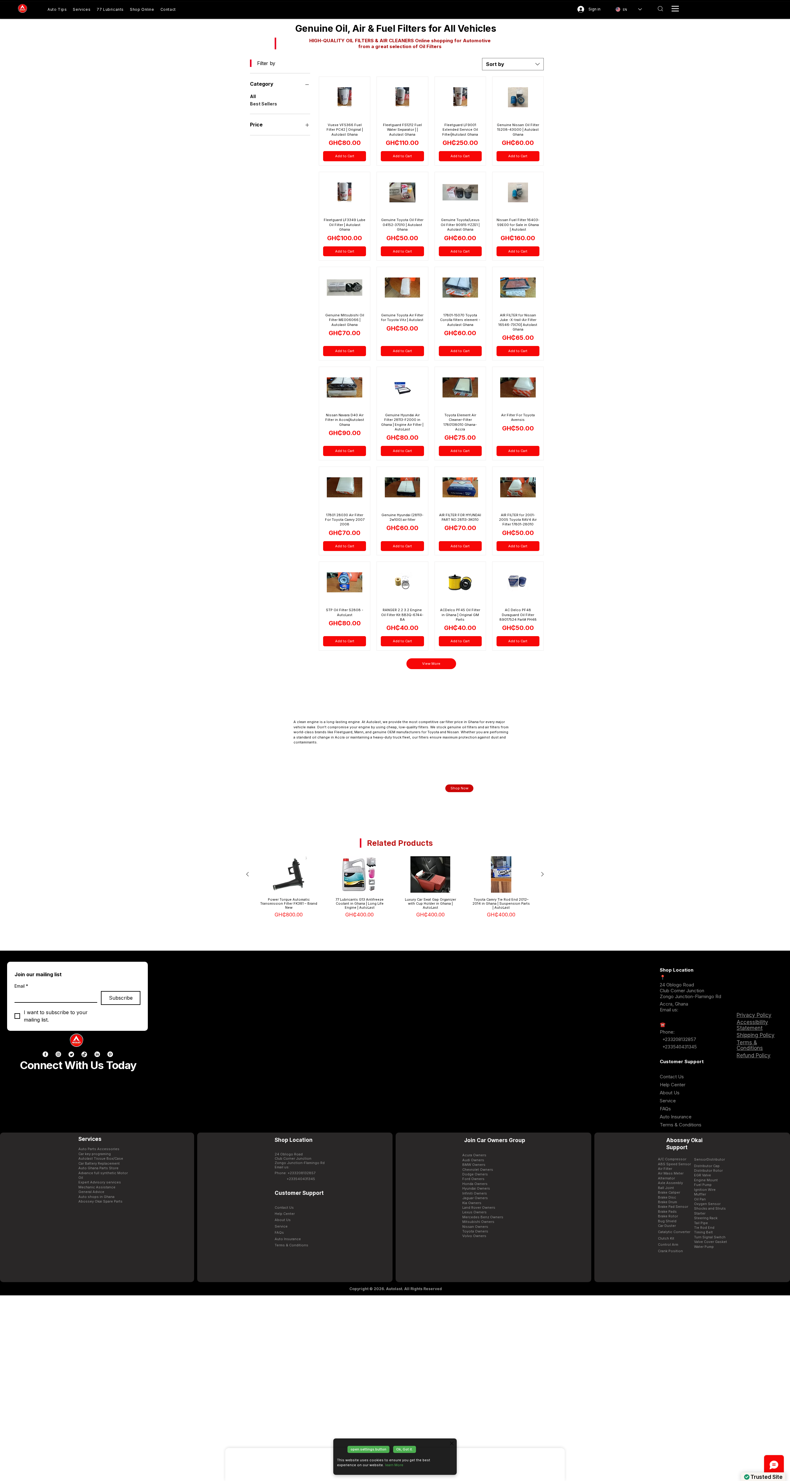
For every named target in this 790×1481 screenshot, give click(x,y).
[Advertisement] (395, 1387)
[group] (395, 889)
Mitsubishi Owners (478, 1222)
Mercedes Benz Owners (482, 1217)
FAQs (665, 1109)
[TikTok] (84, 1054)
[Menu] (675, 8)
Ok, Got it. (404, 1449)
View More (431, 663)
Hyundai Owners (476, 1188)
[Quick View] (288, 874)
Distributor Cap (707, 1166)
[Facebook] (45, 1054)
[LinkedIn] (97, 1054)
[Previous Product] (247, 874)
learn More (394, 1465)
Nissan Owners (475, 1226)
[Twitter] (71, 1054)
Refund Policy (754, 1055)
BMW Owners (473, 1164)
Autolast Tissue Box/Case (100, 1158)
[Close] (451, 1443)
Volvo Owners (474, 1236)
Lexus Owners (474, 1212)
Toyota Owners (475, 1231)
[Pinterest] (110, 1054)
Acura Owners (474, 1155)
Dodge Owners (475, 1174)
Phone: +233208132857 (295, 1173)
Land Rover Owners (478, 1207)
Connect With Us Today (78, 1065)
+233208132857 (678, 1039)
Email (21, 986)
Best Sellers (263, 103)
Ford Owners (473, 1179)
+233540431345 (679, 1047)
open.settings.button (368, 1449)
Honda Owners (475, 1184)
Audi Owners (473, 1160)
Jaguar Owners (475, 1198)
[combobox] (513, 64)
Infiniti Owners (474, 1193)
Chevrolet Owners (477, 1169)
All (253, 96)
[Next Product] (542, 874)
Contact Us (672, 1077)
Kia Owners (471, 1203)
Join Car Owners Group (494, 1140)
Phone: (667, 1032)
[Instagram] (58, 1054)
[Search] (660, 8)
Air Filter (665, 1168)
